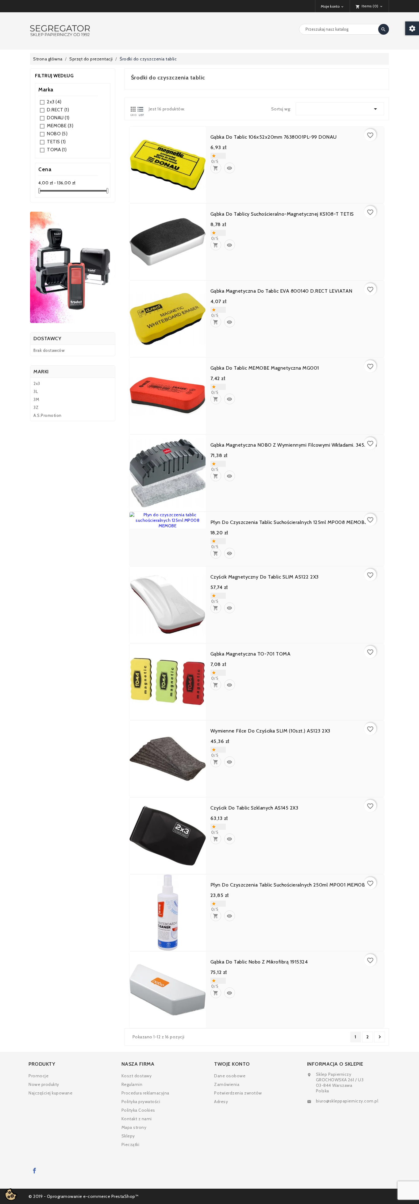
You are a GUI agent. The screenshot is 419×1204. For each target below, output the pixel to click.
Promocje (38, 1076)
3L (35, 391)
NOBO (57, 134)
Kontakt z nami (136, 1118)
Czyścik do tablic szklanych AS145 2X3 (254, 808)
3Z (35, 407)
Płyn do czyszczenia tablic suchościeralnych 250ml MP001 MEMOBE (289, 885)
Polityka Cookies (138, 1110)
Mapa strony (134, 1127)
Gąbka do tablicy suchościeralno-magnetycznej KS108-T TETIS (282, 214)
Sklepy (128, 1136)
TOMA (57, 149)
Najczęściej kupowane (50, 1093)
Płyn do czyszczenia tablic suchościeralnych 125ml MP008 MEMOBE (288, 522)
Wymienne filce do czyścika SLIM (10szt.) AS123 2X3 (270, 731)
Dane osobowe (229, 1076)
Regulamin (132, 1084)
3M (36, 399)
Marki (41, 372)
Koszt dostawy (136, 1076)
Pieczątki (130, 1144)
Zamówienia (226, 1084)
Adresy (221, 1101)
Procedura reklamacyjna (145, 1093)
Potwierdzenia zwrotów (238, 1093)
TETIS (56, 141)
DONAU (58, 118)
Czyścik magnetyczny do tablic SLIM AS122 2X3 (264, 577)
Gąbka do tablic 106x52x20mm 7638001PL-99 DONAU (273, 137)
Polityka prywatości (140, 1101)
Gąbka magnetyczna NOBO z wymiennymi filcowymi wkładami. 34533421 (293, 445)
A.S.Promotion (47, 415)
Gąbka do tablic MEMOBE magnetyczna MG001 (264, 368)
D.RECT (58, 110)
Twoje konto (232, 1064)
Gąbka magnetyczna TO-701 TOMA (250, 654)
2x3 (54, 102)
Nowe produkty (44, 1084)
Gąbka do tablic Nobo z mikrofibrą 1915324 (259, 962)
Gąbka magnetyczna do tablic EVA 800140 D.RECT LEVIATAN (281, 291)
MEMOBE (60, 126)
